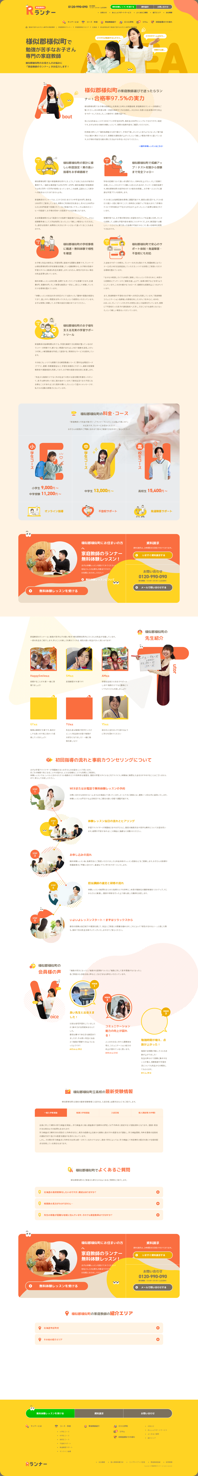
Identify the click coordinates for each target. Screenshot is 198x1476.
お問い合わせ (162, 7)
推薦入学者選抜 (83, 1112)
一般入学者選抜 (51, 1112)
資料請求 (145, 7)
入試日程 (115, 1112)
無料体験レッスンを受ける (123, 7)
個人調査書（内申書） (147, 1112)
